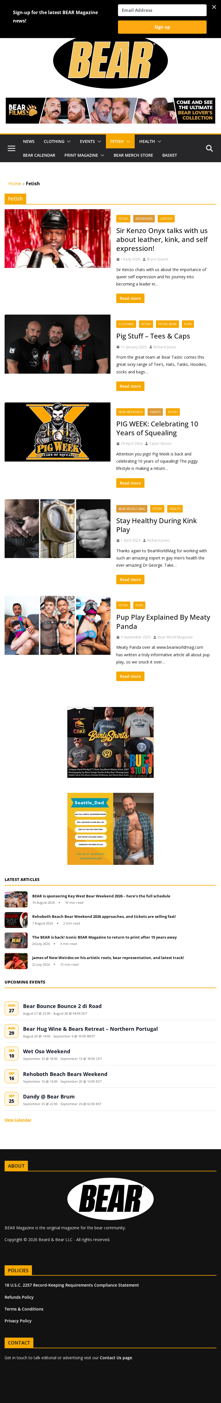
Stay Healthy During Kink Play (156, 525)
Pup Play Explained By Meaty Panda (163, 621)
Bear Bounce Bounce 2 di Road (62, 1006)
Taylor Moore (160, 443)
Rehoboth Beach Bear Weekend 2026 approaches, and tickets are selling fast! (104, 916)
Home (14, 183)
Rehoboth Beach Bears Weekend (65, 1074)
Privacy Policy (18, 1320)
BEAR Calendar (39, 155)
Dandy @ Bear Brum (49, 1096)
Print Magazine (81, 155)
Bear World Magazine (175, 637)
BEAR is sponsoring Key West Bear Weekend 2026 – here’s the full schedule (101, 896)
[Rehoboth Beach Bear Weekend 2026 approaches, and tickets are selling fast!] (16, 920)
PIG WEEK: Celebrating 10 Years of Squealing (157, 428)
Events (87, 141)
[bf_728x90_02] (110, 102)
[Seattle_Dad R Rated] (110, 796)
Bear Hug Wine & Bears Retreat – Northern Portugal (90, 1028)
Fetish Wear (167, 324)
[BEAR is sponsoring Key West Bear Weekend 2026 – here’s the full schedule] (16, 899)
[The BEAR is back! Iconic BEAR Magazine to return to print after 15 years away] (16, 940)
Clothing (54, 141)
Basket (169, 155)
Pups (188, 324)
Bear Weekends (130, 412)
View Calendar (18, 1119)
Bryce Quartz (157, 259)
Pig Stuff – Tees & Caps (153, 336)
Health (147, 141)
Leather (166, 219)
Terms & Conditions (24, 1309)
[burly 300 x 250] (110, 710)
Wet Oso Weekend (46, 1051)
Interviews (144, 219)
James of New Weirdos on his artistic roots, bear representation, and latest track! (108, 957)
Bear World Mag (132, 509)
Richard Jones (165, 347)
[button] (67, 141)
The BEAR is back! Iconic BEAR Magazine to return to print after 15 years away (104, 937)
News (29, 141)
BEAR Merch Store (133, 155)
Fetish (117, 141)
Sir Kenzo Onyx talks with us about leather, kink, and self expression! (162, 239)
